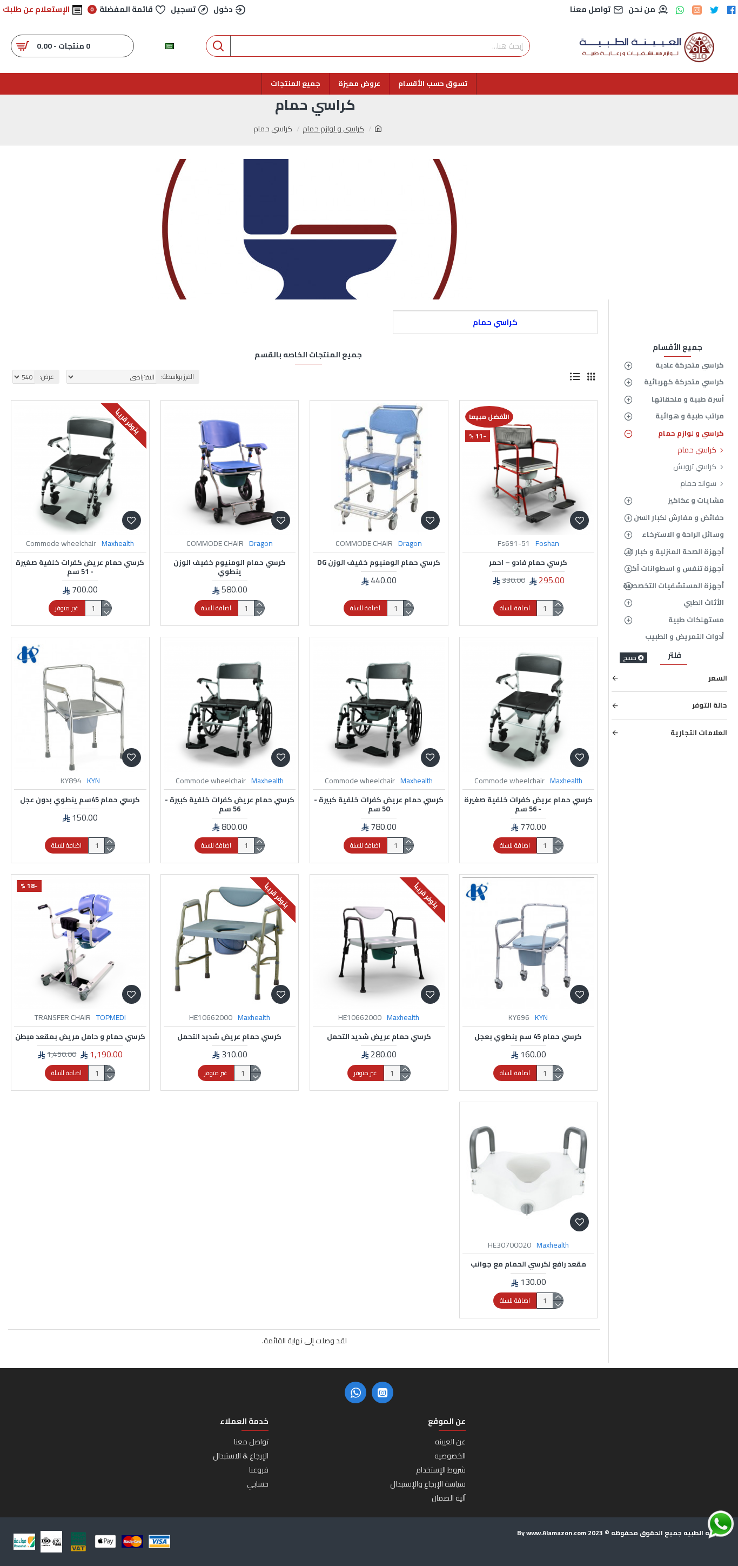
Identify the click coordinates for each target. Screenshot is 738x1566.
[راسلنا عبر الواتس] (701, 1524)
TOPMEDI (111, 1017)
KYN (93, 781)
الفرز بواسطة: (177, 376)
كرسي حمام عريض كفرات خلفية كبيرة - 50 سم (379, 804)
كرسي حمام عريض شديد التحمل (379, 1036)
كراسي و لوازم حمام (333, 129)
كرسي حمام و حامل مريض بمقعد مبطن (80, 1036)
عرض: (46, 376)
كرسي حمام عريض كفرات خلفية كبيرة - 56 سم (229, 804)
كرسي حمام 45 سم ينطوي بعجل (528, 1036)
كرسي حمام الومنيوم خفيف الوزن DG (378, 562)
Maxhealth (118, 543)
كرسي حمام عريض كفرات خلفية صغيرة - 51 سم (80, 567)
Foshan (547, 543)
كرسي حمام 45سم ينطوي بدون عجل (80, 799)
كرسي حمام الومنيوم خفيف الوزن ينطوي (229, 567)
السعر (717, 677)
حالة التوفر (709, 704)
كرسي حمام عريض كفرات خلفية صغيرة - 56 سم (528, 804)
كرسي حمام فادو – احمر (528, 562)
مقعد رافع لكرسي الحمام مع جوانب (528, 1264)
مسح (629, 657)
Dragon (410, 543)
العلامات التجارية (698, 732)
